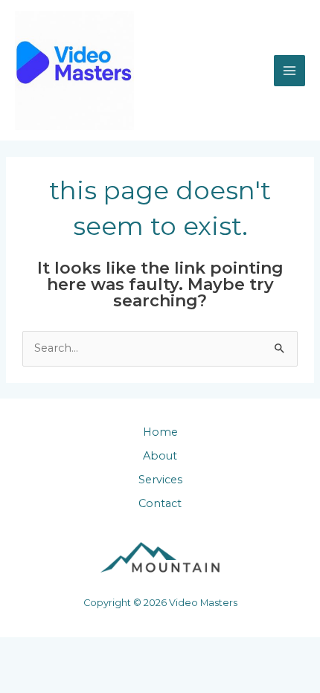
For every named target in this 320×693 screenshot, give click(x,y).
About (160, 455)
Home (160, 432)
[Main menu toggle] (289, 70)
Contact (160, 503)
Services (160, 479)
